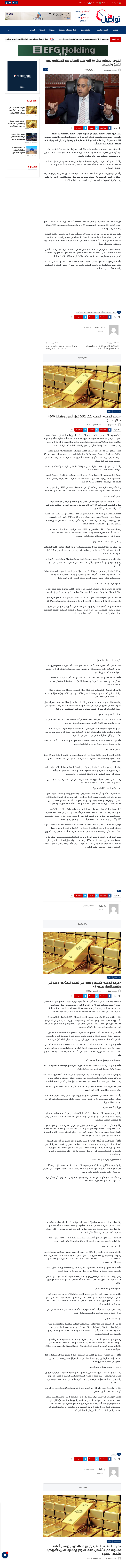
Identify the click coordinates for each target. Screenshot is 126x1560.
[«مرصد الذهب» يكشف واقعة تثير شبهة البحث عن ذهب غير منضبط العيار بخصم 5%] (31, 124)
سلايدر (46, 69)
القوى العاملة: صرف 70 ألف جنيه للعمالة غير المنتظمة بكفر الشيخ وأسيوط (95, 312)
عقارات (52, 29)
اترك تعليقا (81, 357)
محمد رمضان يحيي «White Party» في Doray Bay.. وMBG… (17, 137)
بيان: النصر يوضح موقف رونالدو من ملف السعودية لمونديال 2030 (61, 347)
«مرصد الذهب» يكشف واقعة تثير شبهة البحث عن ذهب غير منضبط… (16, 124)
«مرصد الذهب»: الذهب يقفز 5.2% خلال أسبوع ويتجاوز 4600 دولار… (17, 110)
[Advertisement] (82, 201)
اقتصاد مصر (85, 29)
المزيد (32, 29)
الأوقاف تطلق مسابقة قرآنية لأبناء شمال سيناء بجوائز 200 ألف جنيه (102, 347)
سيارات (42, 29)
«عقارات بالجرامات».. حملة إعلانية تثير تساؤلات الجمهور (18, 150)
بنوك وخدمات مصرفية (67, 29)
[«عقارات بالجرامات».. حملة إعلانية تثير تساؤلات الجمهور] (31, 150)
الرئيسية (115, 29)
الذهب (113, 891)
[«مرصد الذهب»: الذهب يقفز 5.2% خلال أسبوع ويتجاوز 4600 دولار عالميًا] (31, 110)
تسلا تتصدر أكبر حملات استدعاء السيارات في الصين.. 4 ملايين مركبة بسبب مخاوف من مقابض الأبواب (77, 39)
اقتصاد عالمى (102, 29)
